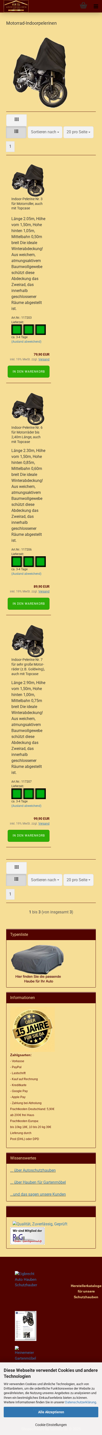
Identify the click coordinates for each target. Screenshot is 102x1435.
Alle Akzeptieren (51, 1412)
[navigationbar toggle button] (96, 6)
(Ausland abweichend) (26, 341)
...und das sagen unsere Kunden (38, 1194)
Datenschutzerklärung (80, 1402)
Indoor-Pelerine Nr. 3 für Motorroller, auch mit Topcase (27, 203)
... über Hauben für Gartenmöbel (38, 1182)
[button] (16, 120)
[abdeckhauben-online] (14, 6)
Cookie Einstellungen (51, 1425)
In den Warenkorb (29, 371)
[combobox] (45, 132)
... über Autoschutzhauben (33, 1170)
